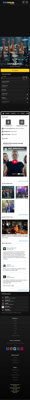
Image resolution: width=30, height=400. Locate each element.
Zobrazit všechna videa (23, 240)
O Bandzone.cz (15, 377)
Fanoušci (15, 328)
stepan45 (9, 264)
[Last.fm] (22, 348)
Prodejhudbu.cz (15, 360)
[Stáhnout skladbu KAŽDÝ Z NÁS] (27, 94)
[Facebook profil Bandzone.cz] (7, 348)
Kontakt (15, 372)
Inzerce (15, 345)
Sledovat (16, 70)
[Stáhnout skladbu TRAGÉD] (27, 98)
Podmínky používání (15, 374)
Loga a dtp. (15, 379)
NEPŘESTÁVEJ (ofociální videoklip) (13, 143)
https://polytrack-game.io (13, 258)
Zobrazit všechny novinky (23, 181)
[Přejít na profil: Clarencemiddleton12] (4, 248)
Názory (23, 113)
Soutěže (15, 333)
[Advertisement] (15, 21)
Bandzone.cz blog (15, 335)
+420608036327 (7, 131)
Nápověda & (15, 369)
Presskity (15, 357)
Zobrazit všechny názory (23, 290)
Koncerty (15, 323)
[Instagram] (18, 348)
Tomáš (8, 276)
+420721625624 (7, 134)
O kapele (13, 113)
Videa (15, 325)
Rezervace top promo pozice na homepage (15, 343)
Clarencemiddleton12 (11, 248)
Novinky (8, 113)
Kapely (15, 320)
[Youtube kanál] (11, 348)
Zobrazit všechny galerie (23, 214)
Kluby (15, 330)
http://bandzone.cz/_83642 (9, 284)
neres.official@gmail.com (9, 128)
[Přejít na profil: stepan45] (4, 265)
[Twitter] (14, 348)
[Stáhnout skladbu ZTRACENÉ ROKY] (27, 102)
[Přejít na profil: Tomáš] (4, 276)
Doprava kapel (15, 362)
